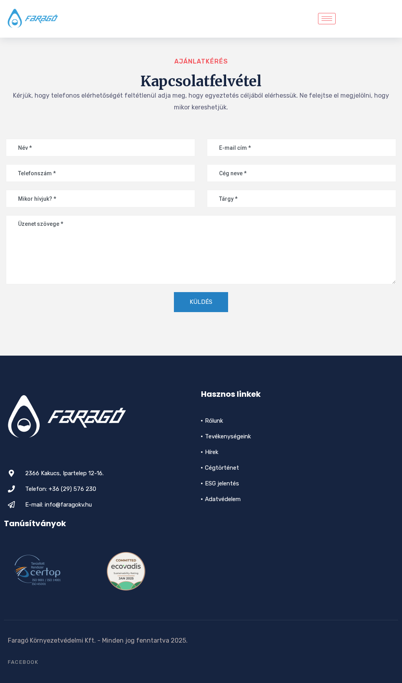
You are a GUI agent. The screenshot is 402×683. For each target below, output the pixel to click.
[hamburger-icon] (327, 18)
